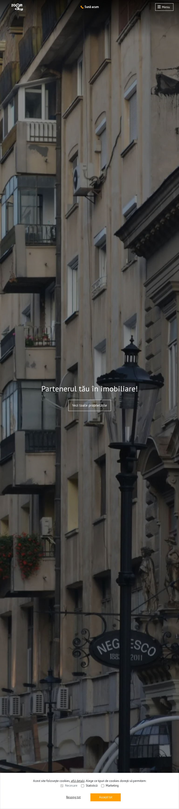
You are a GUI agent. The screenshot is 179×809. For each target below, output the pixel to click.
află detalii (78, 781)
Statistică (91, 786)
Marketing (112, 786)
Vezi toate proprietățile (89, 405)
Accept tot (105, 797)
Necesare (71, 786)
